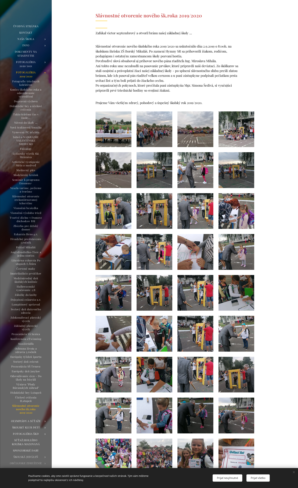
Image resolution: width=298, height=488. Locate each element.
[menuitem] (26, 26)
